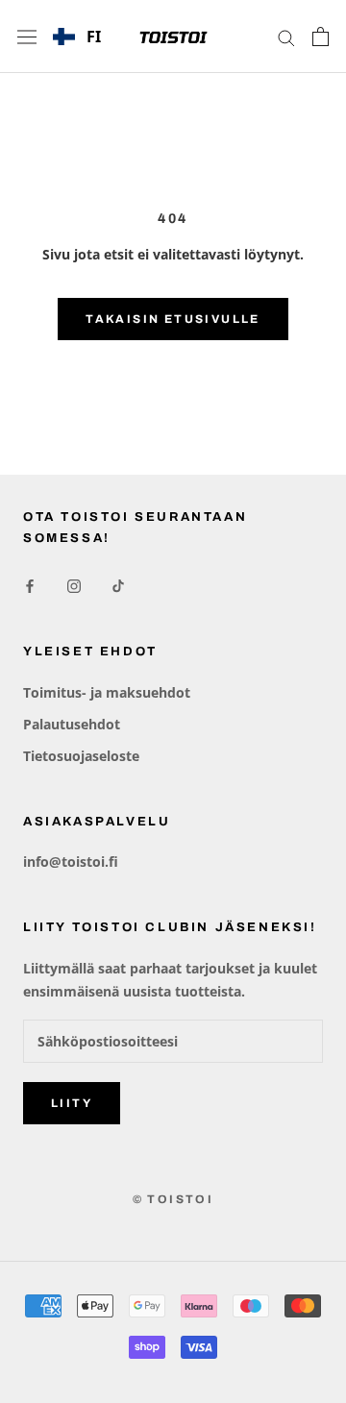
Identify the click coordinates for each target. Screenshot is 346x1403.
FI (93, 36)
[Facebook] (30, 585)
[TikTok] (118, 585)
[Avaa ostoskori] (320, 36)
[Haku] (286, 37)
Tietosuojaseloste (81, 756)
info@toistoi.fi (70, 861)
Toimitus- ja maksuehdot (106, 692)
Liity (71, 1103)
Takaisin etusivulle (173, 319)
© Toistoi (173, 1199)
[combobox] (77, 36)
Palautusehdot (71, 724)
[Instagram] (74, 585)
